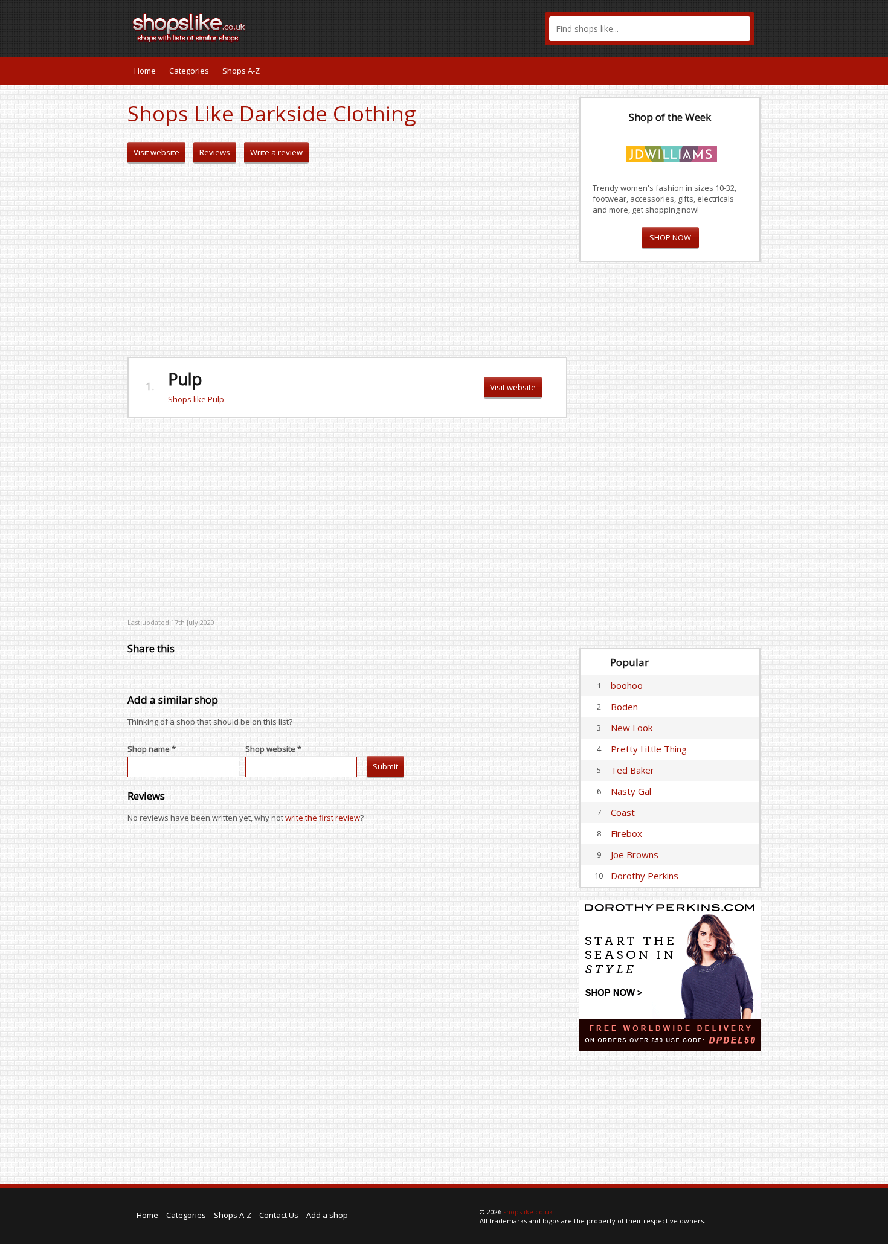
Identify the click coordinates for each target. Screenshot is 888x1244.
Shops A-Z (241, 70)
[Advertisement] (347, 260)
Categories (189, 70)
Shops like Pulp (196, 399)
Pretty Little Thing (649, 749)
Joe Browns (634, 854)
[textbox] (649, 28)
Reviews (214, 152)
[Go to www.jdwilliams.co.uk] (671, 152)
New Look (631, 728)
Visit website (156, 152)
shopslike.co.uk (528, 1211)
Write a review (276, 152)
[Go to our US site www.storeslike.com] (750, 70)
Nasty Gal (631, 791)
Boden (624, 707)
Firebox (626, 833)
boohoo (627, 685)
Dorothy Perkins (644, 876)
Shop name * (151, 748)
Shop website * (273, 748)
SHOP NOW (670, 237)
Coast (623, 812)
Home (145, 70)
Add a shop (327, 1215)
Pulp (185, 379)
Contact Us (278, 1215)
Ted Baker (632, 770)
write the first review (322, 817)
